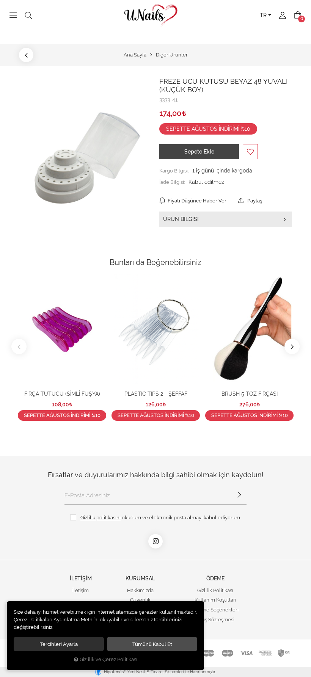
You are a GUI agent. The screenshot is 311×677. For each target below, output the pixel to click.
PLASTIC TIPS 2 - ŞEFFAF (155, 394)
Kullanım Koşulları (215, 600)
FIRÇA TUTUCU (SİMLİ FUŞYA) (62, 394)
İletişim (80, 590)
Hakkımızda (140, 590)
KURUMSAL (140, 578)
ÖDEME (215, 578)
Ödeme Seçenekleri (215, 610)
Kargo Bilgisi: (174, 171)
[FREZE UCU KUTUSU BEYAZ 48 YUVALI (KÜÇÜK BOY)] (85, 158)
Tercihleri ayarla (59, 644)
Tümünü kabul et (152, 644)
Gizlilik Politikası (215, 590)
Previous (19, 346)
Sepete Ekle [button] (199, 152)
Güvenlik (140, 600)
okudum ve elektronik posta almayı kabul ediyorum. (160, 517)
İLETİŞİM (81, 578)
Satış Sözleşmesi (215, 619)
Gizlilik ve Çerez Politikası (108, 659)
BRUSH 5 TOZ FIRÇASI (249, 394)
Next (292, 346)
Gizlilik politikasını (100, 517)
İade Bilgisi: (172, 182)
